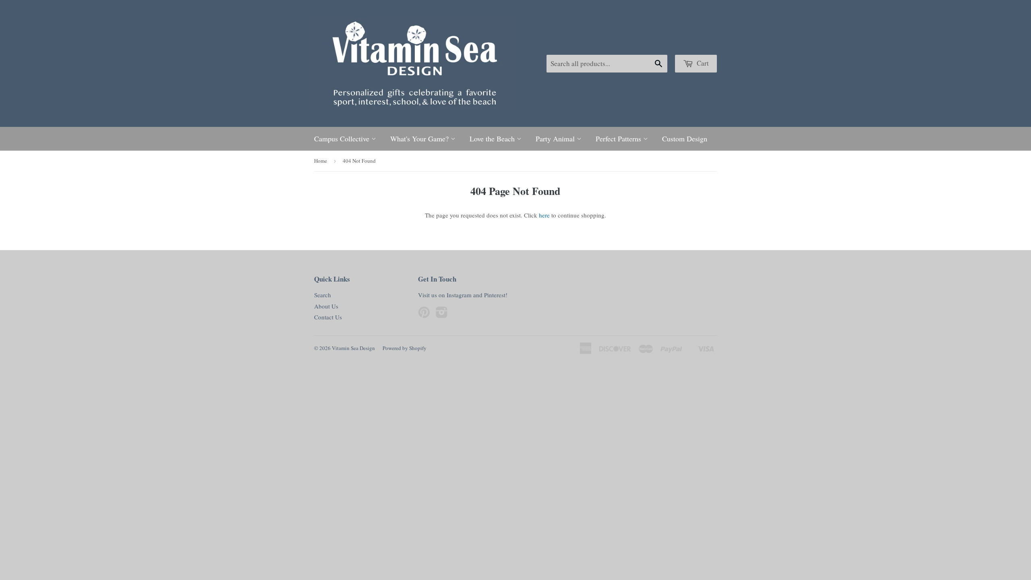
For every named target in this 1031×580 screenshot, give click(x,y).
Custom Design (684, 138)
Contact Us (328, 317)
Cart (702, 63)
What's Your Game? (420, 138)
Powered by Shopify (404, 348)
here (544, 215)
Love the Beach (493, 138)
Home (320, 160)
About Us (326, 306)
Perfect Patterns (619, 138)
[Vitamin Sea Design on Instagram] (442, 315)
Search (322, 295)
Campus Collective (342, 138)
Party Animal (556, 138)
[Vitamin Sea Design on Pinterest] (424, 315)
